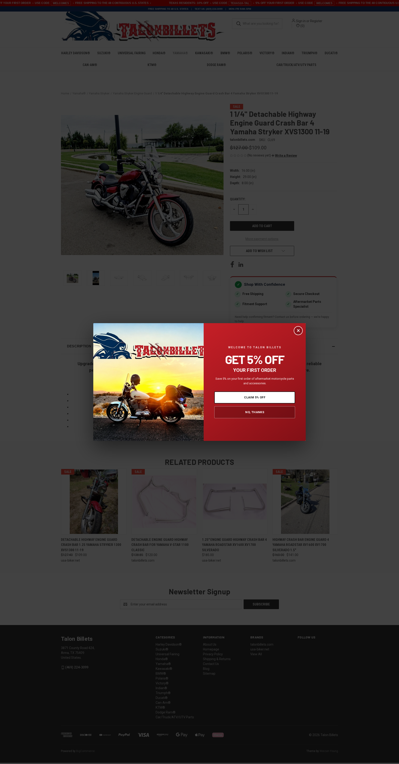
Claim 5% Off (254, 397)
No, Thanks (254, 412)
